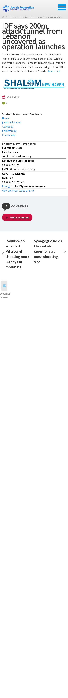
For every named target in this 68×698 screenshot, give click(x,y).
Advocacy (7, 126)
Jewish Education (11, 122)
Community (8, 135)
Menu (62, 7)
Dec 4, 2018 (12, 96)
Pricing (6, 186)
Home (3, 17)
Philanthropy (9, 130)
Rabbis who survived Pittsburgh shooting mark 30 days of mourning (17, 254)
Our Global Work (54, 17)
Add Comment (19, 217)
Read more (53, 71)
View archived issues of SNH (18, 190)
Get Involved (15, 17)
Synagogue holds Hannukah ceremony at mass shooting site (48, 251)
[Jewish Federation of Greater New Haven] (19, 8)
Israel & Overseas (33, 17)
